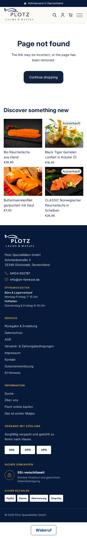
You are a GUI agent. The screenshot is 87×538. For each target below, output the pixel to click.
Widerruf (44, 530)
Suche (9, 393)
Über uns (11, 400)
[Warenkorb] (70, 15)
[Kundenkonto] (62, 15)
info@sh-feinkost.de (25, 279)
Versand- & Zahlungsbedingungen (29, 346)
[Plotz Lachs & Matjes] (18, 14)
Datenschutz (14, 333)
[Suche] (54, 15)
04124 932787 (20, 273)
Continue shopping (43, 77)
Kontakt (10, 359)
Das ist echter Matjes (20, 413)
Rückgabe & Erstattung (21, 326)
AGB (8, 339)
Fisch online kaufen (19, 407)
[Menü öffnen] (79, 15)
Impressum (12, 353)
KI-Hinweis (12, 373)
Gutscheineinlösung (19, 366)
